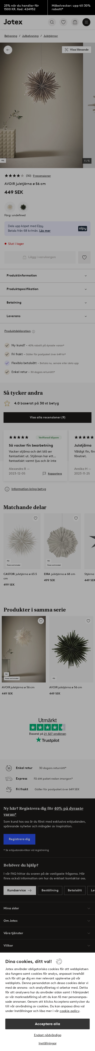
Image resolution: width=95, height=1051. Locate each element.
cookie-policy (69, 1011)
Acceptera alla (47, 1024)
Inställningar (48, 1043)
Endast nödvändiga (47, 1035)
